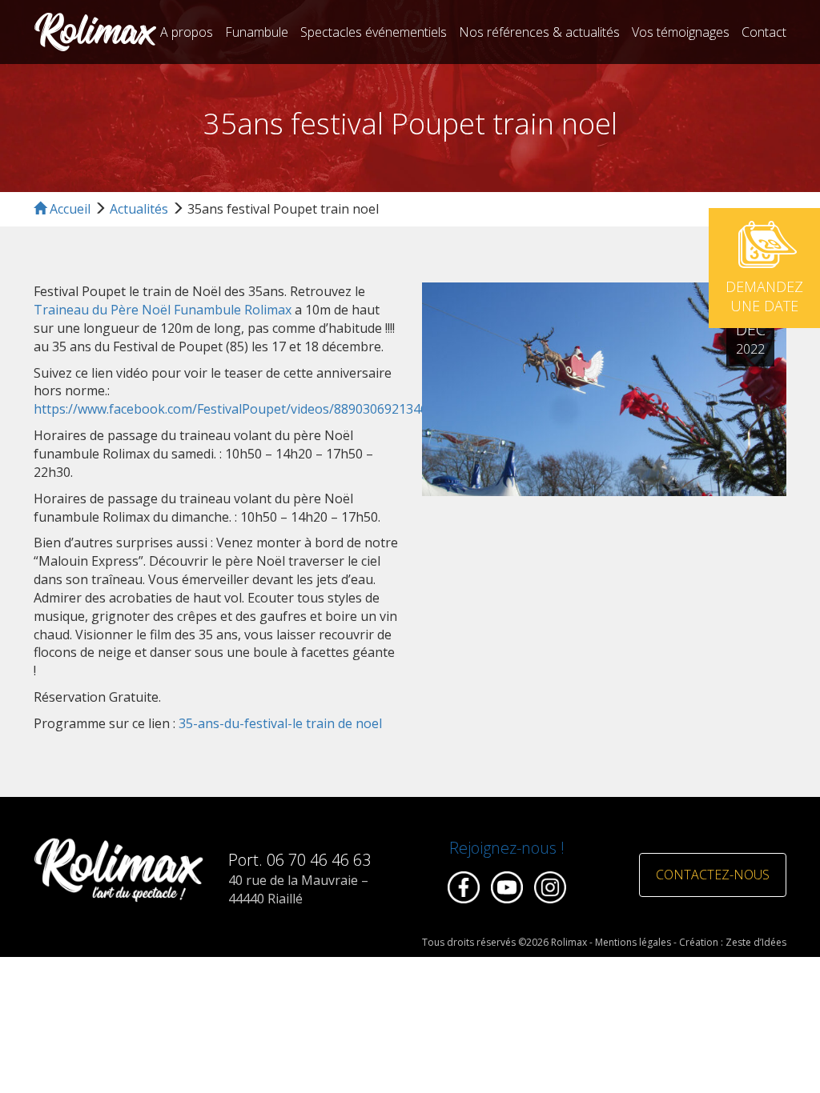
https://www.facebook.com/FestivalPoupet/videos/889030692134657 (238, 409)
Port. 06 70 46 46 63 (299, 860)
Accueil (68, 209)
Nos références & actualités (539, 32)
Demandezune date (764, 296)
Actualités (139, 209)
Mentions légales (633, 942)
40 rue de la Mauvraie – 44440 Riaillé (298, 889)
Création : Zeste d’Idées (732, 942)
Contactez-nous (713, 874)
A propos (186, 32)
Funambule (256, 32)
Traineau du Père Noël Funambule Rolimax (162, 309)
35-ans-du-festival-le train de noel (280, 723)
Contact (764, 32)
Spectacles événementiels (373, 32)
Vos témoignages (681, 32)
